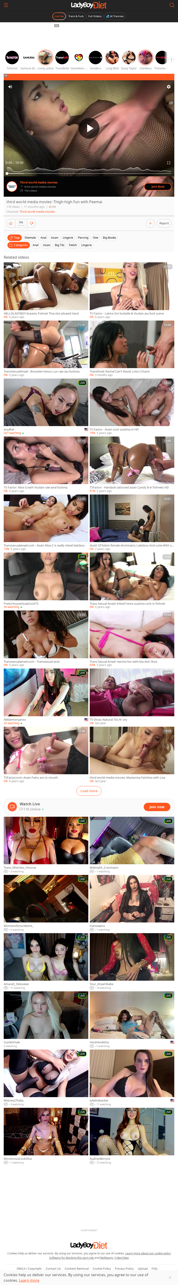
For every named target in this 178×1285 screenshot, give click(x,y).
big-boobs (109, 238)
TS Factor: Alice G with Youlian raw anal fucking (35, 487)
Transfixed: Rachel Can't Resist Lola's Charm (120, 371)
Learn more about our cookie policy (148, 1253)
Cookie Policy (102, 1268)
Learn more (29, 1280)
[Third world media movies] (11, 186)
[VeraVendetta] (132, 1019)
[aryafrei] (46, 407)
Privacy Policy (124, 1268)
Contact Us (53, 1268)
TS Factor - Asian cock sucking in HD (114, 429)
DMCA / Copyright (29, 1268)
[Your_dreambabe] (132, 961)
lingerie (68, 238)
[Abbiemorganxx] (46, 696)
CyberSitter (121, 1258)
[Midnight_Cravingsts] (132, 845)
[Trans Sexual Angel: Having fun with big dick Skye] (132, 638)
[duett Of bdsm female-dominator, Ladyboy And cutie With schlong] (132, 523)
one (95, 238)
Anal (35, 245)
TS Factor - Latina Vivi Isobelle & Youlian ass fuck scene (127, 313)
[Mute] (10, 86)
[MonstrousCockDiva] (46, 1136)
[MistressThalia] (46, 1078)
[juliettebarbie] (132, 1078)
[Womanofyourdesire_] (46, 903)
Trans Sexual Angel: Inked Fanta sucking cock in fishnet (127, 603)
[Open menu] (6, 5)
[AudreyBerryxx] (132, 1136)
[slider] (89, 173)
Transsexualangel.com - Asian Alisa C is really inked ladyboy (44, 545)
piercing (83, 238)
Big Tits (59, 245)
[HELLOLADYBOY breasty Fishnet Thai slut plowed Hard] (46, 290)
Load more (89, 791)
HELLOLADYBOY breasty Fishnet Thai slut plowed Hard (41, 313)
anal (43, 238)
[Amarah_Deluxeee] (46, 961)
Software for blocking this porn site (72, 1258)
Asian (46, 245)
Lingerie (86, 245)
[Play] (89, 128)
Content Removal (77, 1268)
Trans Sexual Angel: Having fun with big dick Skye (123, 661)
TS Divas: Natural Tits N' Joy (108, 719)
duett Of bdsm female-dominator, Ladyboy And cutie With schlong (131, 545)
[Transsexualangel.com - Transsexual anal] (46, 638)
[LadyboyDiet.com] (89, 5)
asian (54, 238)
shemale (30, 238)
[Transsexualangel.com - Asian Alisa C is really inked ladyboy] (46, 523)
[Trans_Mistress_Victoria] (46, 845)
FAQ (154, 1268)
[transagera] (132, 903)
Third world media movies (38, 182)
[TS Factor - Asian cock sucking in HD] (132, 407)
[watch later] (9, 268)
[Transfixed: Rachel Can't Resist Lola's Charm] (132, 349)
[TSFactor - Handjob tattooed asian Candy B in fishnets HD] (132, 465)
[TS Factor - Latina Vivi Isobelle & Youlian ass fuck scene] (132, 290)
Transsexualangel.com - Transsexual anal (31, 661)
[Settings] (168, 86)
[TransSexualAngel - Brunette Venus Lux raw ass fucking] (46, 349)
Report (164, 223)
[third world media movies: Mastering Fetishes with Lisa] (132, 755)
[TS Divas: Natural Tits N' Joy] (132, 696)
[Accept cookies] (170, 1277)
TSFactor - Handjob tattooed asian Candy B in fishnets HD (129, 487)
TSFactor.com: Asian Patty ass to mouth (31, 777)
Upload (143, 1268)
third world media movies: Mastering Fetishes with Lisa (127, 777)
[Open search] (172, 5)
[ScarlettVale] (46, 1019)
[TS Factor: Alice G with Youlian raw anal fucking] (46, 465)
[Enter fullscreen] (168, 163)
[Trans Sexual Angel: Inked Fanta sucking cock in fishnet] (132, 581)
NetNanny (106, 1258)
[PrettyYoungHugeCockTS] (46, 581)
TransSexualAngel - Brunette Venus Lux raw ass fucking (41, 371)
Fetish (73, 245)
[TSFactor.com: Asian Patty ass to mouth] (46, 755)
